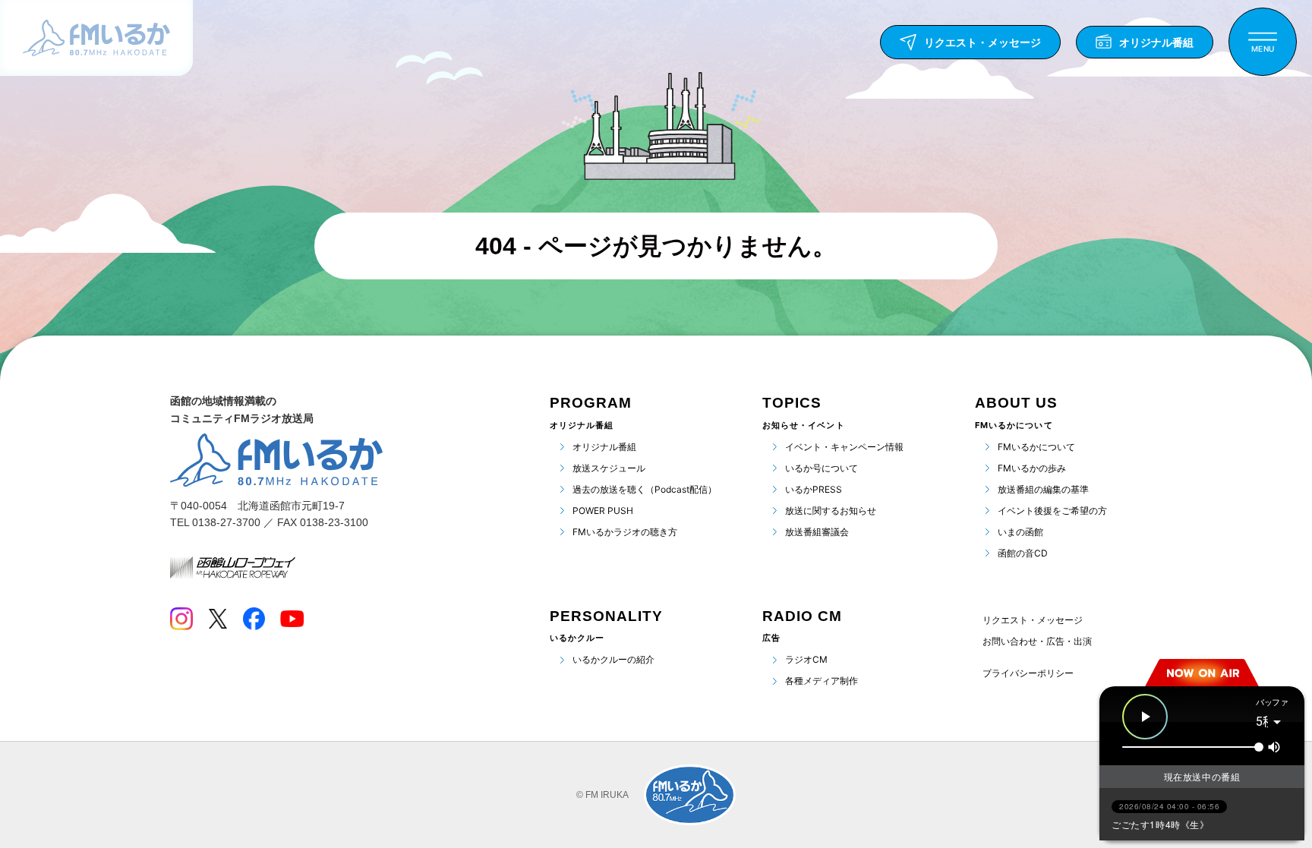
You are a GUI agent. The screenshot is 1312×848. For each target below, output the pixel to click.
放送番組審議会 (817, 531)
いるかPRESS (813, 489)
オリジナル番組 (604, 446)
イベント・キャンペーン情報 (844, 446)
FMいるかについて (1036, 446)
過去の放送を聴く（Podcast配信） (644, 489)
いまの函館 (1020, 531)
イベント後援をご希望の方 (1052, 510)
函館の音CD (1023, 553)
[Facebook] (253, 618)
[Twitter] (217, 619)
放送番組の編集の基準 (1043, 489)
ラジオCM (806, 659)
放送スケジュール (608, 468)
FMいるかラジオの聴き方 (624, 531)
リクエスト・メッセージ (1032, 620)
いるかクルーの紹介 (613, 659)
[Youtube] (292, 618)
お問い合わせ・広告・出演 (1037, 641)
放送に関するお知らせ (830, 510)
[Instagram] (181, 618)
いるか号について (821, 468)
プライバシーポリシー (1028, 673)
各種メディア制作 (821, 680)
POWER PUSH (602, 510)
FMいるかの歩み (1032, 468)
